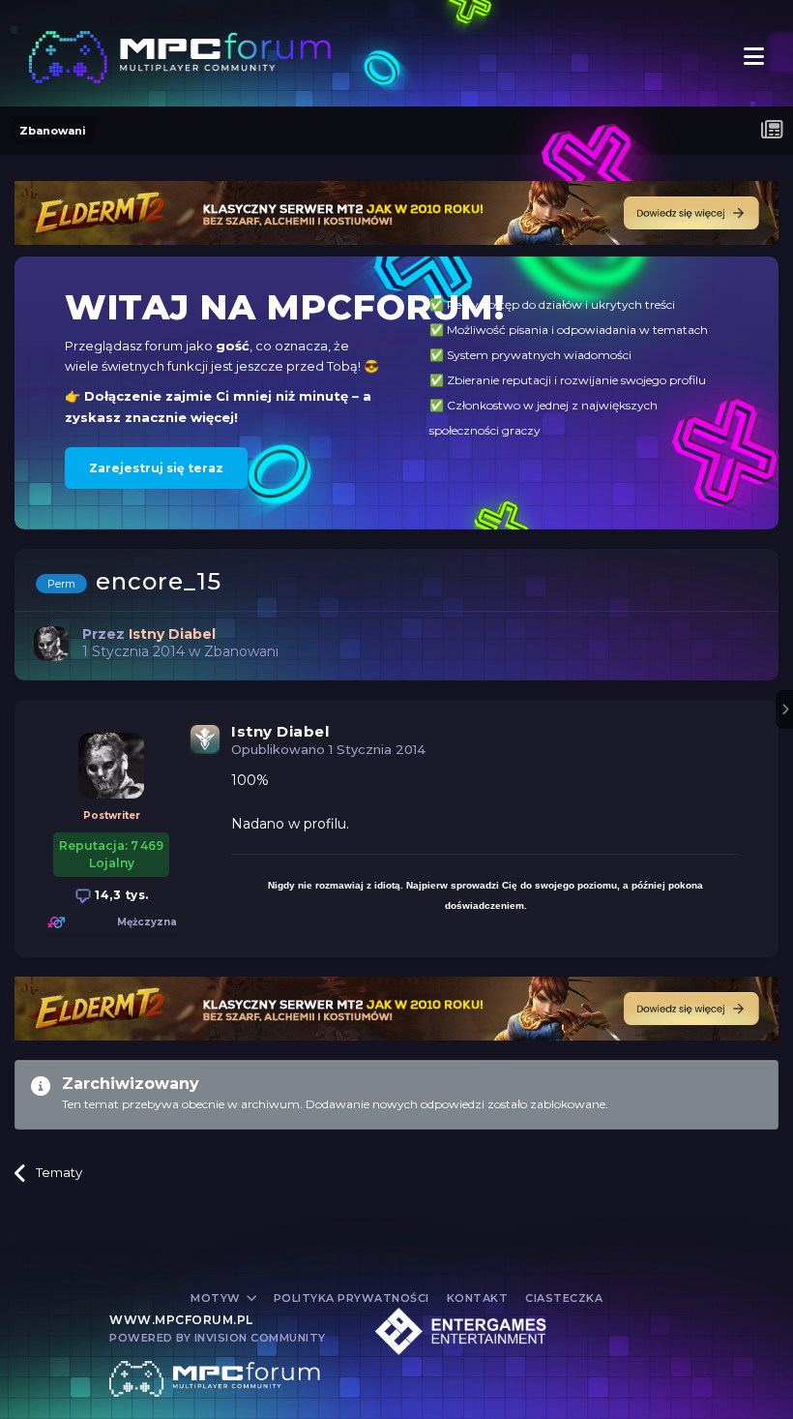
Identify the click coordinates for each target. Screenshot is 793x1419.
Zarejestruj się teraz (156, 468)
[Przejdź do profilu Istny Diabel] (51, 643)
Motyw (217, 1298)
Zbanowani (241, 651)
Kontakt (478, 1298)
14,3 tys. (120, 895)
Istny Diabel (280, 731)
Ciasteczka (563, 1298)
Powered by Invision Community (217, 1337)
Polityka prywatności (351, 1298)
